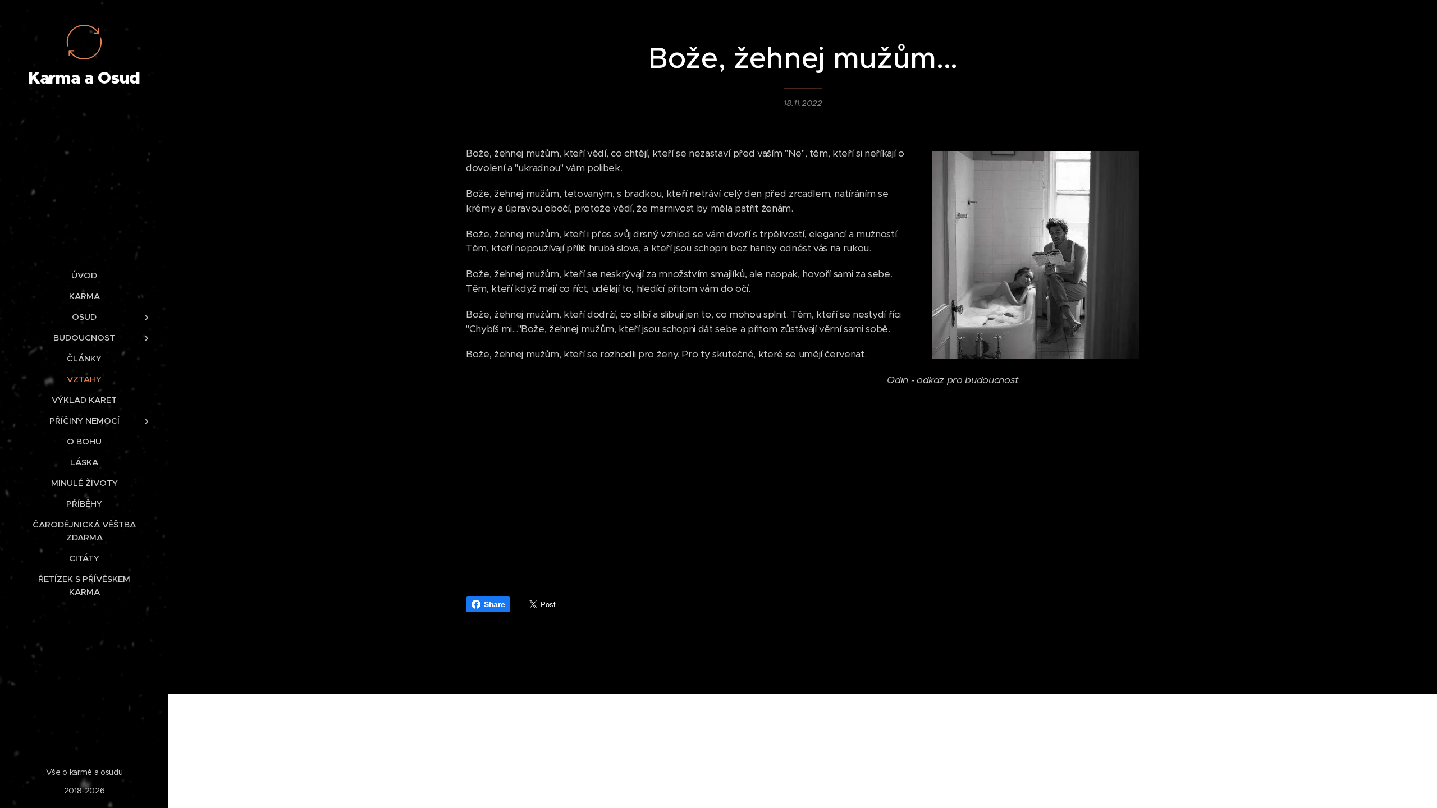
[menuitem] (84, 275)
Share (494, 604)
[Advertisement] (802, 484)
